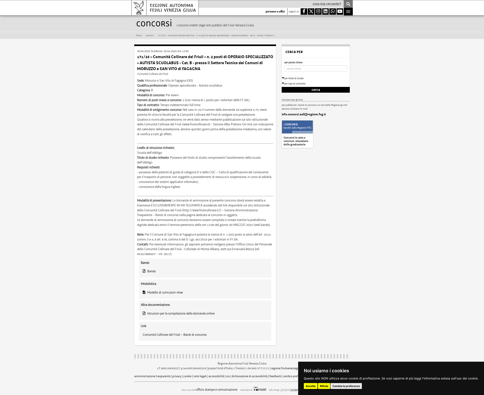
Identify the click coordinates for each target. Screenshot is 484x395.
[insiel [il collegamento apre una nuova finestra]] (259, 389)
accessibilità (216, 376)
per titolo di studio (294, 78)
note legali (200, 376)
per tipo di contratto (295, 83)
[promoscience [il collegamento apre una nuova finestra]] (291, 389)
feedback (275, 376)
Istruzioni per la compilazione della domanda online (181, 313)
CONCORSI (150, 35)
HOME (139, 35)
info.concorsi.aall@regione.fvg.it (304, 114)
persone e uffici (275, 11)
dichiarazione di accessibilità (250, 376)
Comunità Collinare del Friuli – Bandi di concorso (175, 335)
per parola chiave (293, 62)
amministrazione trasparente (152, 376)
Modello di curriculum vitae (165, 292)
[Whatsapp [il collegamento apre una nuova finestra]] (332, 11)
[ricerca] (348, 4)
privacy (176, 376)
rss (228, 376)
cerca (316, 89)
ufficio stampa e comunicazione (216, 389)
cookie (187, 376)
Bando (151, 271)
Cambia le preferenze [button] (346, 386)
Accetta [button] (311, 386)
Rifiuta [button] (324, 386)
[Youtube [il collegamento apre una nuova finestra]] (340, 11)
